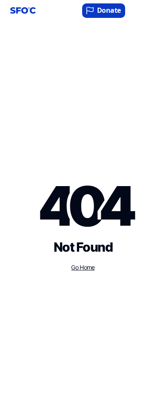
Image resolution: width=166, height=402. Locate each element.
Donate (109, 10)
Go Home (82, 267)
